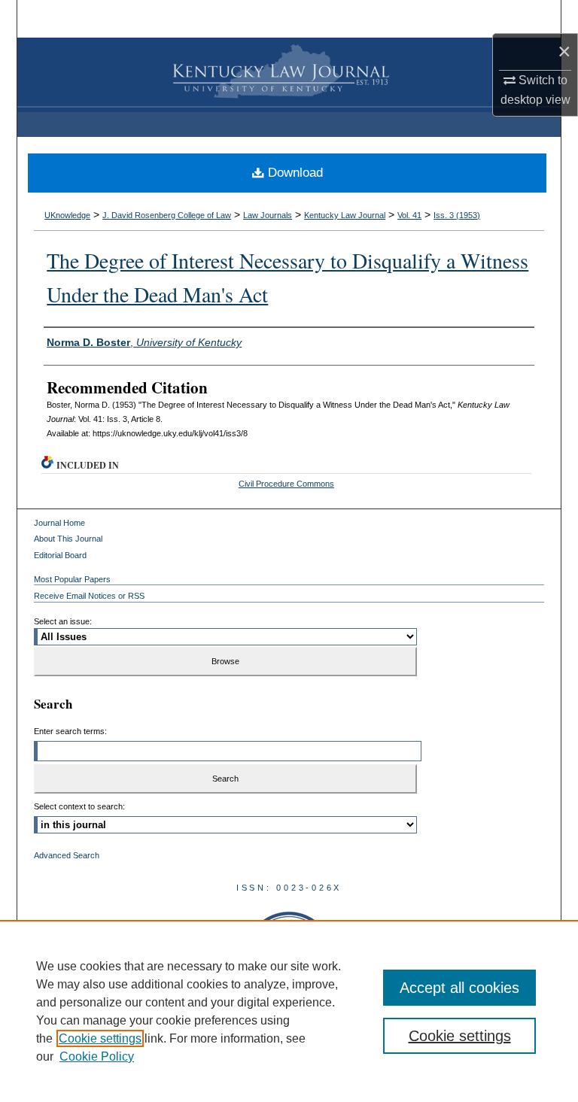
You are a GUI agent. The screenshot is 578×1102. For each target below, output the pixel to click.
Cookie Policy (96, 1056)
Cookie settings (100, 1038)
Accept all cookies (459, 987)
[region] (289, 1011)
